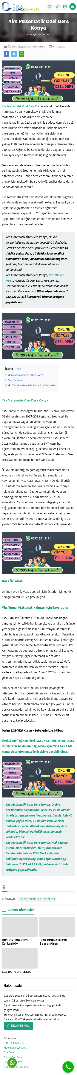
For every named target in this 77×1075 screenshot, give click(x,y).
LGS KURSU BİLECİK (16, 972)
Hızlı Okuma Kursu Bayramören (53, 942)
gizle (18, 369)
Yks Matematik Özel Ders (18, 106)
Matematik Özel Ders (15, 1048)
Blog (20, 47)
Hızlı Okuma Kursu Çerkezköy (16, 942)
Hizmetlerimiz (38, 47)
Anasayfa (32, 34)
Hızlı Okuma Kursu (14, 1043)
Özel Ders (45, 34)
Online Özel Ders (13, 1057)
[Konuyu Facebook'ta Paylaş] (6, 54)
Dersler (26, 47)
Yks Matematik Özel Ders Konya (25, 400)
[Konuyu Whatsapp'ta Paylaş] (21, 54)
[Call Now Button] (68, 1067)
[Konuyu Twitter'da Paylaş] (14, 54)
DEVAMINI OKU (20, 1026)
